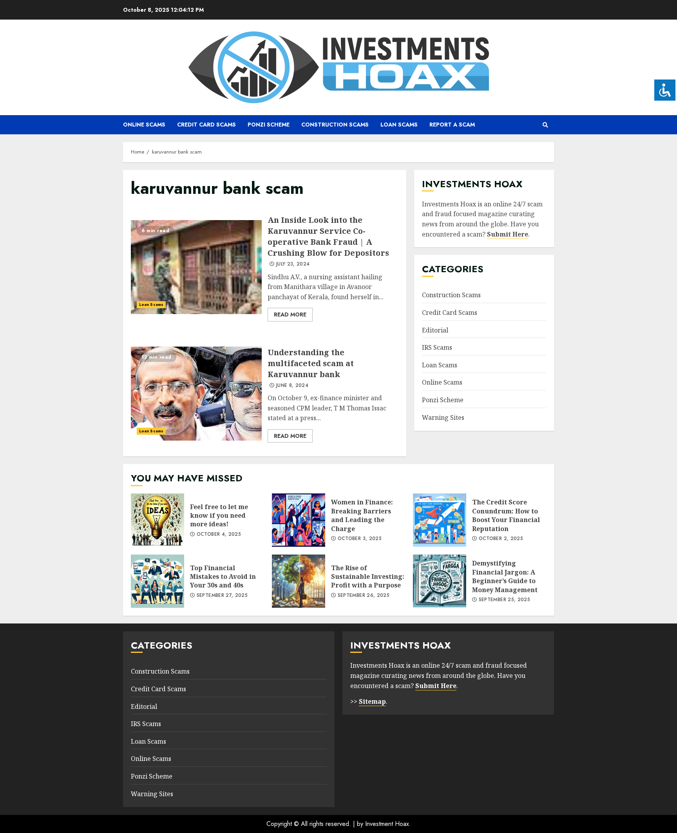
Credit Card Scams (206, 124)
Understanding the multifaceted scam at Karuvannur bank (196, 394)
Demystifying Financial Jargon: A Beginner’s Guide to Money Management (439, 581)
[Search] (545, 124)
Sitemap (372, 701)
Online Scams (144, 124)
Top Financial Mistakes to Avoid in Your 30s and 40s (157, 581)
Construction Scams (335, 124)
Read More (290, 314)
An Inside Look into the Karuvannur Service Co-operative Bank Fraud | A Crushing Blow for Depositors (196, 267)
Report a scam (452, 124)
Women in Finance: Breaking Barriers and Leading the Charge (298, 520)
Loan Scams (399, 124)
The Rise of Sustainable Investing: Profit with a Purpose (298, 581)
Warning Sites (443, 417)
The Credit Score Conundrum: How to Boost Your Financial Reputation (439, 520)
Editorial (435, 330)
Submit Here (507, 234)
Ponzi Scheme (269, 124)
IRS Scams (437, 347)
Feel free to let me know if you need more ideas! (157, 520)
